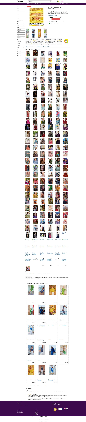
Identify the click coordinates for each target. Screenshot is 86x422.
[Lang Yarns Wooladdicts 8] (35, 60)
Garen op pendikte (65, 3)
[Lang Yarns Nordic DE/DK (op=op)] (43, 255)
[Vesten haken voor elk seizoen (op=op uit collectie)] (58, 255)
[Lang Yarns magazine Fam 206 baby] (43, 80)
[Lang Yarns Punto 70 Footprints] (43, 195)
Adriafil (18, 27)
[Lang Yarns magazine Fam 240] (50, 94)
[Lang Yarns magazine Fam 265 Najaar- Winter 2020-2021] (65, 107)
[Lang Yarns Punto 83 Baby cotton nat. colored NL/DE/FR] (50, 208)
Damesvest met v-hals (51, 319)
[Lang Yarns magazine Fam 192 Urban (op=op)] (35, 73)
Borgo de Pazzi (19, 29)
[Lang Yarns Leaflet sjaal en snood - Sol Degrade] (65, 228)
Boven (27, 46)
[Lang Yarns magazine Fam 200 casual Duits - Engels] (65, 73)
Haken (18, 14)
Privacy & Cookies (46, 419)
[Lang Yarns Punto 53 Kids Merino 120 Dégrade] (50, 174)
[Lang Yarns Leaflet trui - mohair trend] (50, 228)
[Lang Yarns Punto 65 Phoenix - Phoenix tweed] (50, 188)
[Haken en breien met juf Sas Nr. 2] (50, 242)
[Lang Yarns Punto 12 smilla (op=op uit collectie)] (35, 134)
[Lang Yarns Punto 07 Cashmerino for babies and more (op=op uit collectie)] (58, 127)
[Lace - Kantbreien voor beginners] (58, 242)
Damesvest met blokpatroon (52, 359)
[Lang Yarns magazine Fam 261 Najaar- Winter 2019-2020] (50, 107)
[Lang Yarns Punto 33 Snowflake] (50, 154)
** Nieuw (18, 6)
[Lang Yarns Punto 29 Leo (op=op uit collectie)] (28, 154)
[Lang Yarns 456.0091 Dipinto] (28, 242)
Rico (17, 49)
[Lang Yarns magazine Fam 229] (65, 87)
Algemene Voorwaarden (40, 419)
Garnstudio (36, 410)
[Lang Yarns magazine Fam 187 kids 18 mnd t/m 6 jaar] (28, 73)
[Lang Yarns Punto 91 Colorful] (65, 215)
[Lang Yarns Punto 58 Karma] (43, 181)
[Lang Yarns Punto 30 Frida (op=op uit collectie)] (35, 154)
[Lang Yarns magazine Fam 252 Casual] (58, 100)
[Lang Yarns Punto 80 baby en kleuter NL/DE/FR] (28, 208)
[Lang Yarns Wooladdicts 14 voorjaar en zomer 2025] (35, 67)
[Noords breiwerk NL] (28, 269)
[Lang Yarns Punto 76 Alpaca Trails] (35, 201)
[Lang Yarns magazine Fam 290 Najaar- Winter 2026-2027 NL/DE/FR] (65, 121)
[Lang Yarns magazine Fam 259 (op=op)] (43, 107)
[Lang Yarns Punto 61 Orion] (65, 181)
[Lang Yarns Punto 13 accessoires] (43, 134)
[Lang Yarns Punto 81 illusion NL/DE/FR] (35, 208)
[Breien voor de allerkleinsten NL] (50, 262)
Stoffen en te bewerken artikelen (20, 21)
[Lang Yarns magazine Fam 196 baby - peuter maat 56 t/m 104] (43, 73)
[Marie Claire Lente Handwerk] (43, 242)
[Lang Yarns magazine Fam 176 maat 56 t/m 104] (65, 67)
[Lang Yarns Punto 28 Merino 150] (65, 147)
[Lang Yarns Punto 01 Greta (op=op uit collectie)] (28, 127)
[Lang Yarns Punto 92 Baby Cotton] (28, 221)
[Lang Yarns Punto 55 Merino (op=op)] (65, 174)
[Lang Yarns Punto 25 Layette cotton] (43, 147)
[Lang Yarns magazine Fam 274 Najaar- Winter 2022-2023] (50, 114)
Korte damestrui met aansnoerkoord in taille (40, 340)
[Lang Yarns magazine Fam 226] (50, 87)
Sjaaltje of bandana (62, 359)
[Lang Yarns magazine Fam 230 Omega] (28, 94)
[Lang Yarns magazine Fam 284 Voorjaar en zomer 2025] (43, 121)
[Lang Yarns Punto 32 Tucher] (43, 154)
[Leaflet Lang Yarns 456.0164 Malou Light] (35, 248)
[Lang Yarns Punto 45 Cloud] (35, 168)
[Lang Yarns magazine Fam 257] (35, 107)
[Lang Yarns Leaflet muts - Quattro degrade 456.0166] (28, 255)
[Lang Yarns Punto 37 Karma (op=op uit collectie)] (28, 161)
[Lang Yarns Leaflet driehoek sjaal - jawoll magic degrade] (35, 235)
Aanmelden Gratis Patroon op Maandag (22, 405)
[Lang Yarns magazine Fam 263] (58, 107)
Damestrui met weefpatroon (63, 299)
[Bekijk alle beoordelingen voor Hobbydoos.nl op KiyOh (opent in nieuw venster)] (58, 1)
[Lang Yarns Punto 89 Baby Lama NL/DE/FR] (50, 215)
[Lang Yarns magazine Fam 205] (35, 80)
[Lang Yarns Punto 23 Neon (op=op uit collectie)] (28, 147)
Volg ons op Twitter (57, 403)
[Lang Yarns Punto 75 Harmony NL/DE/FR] (28, 201)
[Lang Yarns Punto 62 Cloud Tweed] (28, 188)
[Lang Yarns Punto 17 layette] (28, 141)
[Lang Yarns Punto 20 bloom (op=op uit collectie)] (50, 141)
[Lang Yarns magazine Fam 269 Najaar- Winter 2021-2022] (35, 114)
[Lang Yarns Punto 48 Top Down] (58, 168)
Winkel (32, 3)
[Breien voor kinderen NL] (65, 262)
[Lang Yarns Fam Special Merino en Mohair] (58, 248)
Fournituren (18, 12)
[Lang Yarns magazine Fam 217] (58, 80)
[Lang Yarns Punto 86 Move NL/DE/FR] (28, 215)
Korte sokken (28, 299)
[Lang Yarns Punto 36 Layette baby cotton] (65, 154)
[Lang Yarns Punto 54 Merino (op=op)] (58, 174)
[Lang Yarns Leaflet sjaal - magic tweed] (28, 235)
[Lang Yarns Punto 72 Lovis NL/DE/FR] (50, 195)
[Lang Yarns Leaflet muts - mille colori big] (43, 235)
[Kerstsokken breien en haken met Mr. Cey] (35, 53)
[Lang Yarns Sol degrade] (65, 255)
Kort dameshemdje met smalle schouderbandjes (31, 360)
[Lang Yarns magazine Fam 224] (43, 87)
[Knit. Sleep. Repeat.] (65, 235)
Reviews (48, 46)
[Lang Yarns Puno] (35, 228)
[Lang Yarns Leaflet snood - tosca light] (58, 228)
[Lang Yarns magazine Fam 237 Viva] (35, 94)
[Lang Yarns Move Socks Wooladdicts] (50, 255)
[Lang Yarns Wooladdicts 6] (65, 53)
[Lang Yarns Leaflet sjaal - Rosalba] (58, 235)
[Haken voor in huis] (28, 53)
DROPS (36, 408)
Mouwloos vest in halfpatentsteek (39, 380)
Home (28, 3)
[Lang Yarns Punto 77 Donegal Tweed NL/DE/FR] (50, 201)
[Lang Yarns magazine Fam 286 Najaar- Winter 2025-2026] (50, 121)
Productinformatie (39, 46)
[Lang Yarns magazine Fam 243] (65, 94)
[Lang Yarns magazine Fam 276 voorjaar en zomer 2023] (58, 114)
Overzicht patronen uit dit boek (52, 15)
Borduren (18, 8)
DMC (18, 33)
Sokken (49, 339)
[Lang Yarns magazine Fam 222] (28, 87)
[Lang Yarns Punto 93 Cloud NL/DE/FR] (35, 221)
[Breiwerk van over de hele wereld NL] (28, 262)
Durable (18, 35)
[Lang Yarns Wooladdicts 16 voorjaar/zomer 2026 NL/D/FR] (50, 67)
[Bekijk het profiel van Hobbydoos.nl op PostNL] (60, 409)
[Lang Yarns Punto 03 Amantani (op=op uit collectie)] (43, 127)
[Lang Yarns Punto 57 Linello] (35, 181)
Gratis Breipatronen (20, 412)
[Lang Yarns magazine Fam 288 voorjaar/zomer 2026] (58, 121)
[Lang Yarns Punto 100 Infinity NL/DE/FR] (43, 228)
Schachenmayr (19, 51)
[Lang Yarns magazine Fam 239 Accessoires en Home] (43, 94)
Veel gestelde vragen (20, 410)
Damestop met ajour (29, 379)
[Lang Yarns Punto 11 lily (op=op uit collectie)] (28, 134)
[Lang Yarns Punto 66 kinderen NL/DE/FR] (58, 188)
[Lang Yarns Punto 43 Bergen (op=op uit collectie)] (65, 161)
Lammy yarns (19, 41)
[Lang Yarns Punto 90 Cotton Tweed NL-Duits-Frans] (58, 215)
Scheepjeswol (19, 53)
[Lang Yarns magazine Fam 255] (28, 107)
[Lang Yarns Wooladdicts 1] (43, 53)
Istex (17, 39)
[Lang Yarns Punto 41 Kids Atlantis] (50, 161)
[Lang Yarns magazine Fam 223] (35, 87)
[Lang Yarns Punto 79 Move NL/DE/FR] (65, 201)
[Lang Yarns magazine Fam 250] (50, 100)
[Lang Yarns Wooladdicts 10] (50, 60)
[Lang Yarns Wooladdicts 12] (65, 60)
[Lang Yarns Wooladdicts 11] (58, 60)
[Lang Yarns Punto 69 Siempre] (35, 195)
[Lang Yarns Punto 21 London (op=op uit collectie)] (58, 141)
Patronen (36, 3)
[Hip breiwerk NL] (35, 262)
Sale (60, 3)
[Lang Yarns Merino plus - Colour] (65, 248)
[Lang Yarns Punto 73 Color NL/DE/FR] (58, 195)
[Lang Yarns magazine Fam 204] (28, 80)
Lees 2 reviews (54, 8)
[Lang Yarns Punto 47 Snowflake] (50, 168)
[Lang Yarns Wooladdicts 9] (43, 60)
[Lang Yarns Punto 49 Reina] (65, 168)
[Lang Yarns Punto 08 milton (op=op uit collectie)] (65, 127)
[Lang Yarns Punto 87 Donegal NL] (35, 215)
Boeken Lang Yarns (32, 46)
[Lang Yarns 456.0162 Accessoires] (35, 255)
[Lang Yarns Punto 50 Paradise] (28, 174)
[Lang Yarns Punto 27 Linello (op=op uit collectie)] (58, 147)
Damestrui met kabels (30, 319)
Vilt (17, 23)
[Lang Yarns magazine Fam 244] (28, 100)
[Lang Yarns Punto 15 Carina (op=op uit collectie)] (58, 134)
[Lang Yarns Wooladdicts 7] (28, 60)
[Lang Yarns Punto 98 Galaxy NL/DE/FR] (28, 228)
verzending (52, 23)
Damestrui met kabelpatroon (52, 299)
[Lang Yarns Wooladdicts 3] (58, 53)
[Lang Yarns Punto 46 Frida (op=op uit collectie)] (43, 168)
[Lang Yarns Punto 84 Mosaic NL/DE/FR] (58, 208)
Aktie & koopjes (19, 55)
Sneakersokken (61, 339)
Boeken (41, 3)
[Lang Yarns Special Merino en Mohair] (43, 248)
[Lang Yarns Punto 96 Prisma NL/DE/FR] (58, 221)
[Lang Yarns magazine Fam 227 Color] (58, 87)
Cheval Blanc (19, 31)
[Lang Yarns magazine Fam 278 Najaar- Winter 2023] (65, 114)
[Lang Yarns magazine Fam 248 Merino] (35, 100)
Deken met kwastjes (40, 299)
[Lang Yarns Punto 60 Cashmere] (58, 181)
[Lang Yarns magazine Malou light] (28, 248)
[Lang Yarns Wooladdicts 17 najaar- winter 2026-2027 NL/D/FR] (58, 67)
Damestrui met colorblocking (41, 319)
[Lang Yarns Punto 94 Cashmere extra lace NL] (43, 221)
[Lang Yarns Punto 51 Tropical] (35, 174)
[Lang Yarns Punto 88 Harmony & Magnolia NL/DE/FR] (43, 215)
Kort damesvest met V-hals (30, 339)
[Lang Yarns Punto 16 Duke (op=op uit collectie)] (65, 134)
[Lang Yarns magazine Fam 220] (65, 80)
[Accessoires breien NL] (43, 262)
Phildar (18, 47)
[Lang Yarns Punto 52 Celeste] (43, 174)
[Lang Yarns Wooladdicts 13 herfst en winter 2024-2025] (28, 67)
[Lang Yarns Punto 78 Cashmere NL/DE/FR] (58, 201)
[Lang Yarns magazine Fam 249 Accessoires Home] (43, 100)
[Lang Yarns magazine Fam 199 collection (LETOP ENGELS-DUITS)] (58, 73)
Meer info (33, 302)
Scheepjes (36, 414)
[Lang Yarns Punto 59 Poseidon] (50, 181)
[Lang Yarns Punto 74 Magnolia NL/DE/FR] (65, 195)
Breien (18, 10)
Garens (18, 25)
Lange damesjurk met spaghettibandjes (51, 380)
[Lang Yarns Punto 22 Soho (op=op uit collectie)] (65, 141)
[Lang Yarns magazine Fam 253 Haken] (65, 100)
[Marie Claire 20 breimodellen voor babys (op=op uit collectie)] (35, 242)
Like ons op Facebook (57, 401)
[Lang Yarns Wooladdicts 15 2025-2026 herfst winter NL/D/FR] (43, 67)
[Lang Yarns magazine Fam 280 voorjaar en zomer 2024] (28, 121)
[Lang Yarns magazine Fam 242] (58, 94)
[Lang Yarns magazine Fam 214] (50, 80)
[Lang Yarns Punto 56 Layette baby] (28, 181)
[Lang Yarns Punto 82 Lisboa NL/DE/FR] (43, 208)
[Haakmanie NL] (58, 262)
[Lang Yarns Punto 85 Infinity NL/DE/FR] (65, 208)
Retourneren (19, 408)
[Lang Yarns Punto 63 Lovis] (35, 188)
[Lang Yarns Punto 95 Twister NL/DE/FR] (50, 221)
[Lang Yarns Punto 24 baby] (35, 147)
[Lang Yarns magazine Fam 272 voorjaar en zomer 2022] (43, 114)
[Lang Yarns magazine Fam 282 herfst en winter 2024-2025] (35, 121)
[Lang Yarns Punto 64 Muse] (43, 188)
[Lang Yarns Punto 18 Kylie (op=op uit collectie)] (35, 141)
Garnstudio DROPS (19, 37)
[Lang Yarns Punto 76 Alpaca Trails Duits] (43, 201)
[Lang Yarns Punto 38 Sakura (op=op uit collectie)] (35, 161)
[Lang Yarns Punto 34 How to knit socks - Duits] (58, 154)
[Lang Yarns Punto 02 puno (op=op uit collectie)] (35, 127)
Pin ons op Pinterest (57, 404)
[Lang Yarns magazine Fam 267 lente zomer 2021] (28, 114)
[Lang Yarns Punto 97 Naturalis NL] (65, 221)
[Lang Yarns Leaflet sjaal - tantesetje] (50, 235)
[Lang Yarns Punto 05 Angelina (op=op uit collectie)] (50, 127)
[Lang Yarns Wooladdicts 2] (50, 53)
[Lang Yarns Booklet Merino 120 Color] (50, 248)
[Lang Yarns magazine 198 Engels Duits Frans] (50, 73)
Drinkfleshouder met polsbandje (62, 320)
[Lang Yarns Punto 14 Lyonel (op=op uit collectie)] (50, 134)
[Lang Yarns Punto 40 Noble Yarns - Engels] (43, 161)
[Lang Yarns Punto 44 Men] (28, 168)
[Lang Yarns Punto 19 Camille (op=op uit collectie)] (43, 141)
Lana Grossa (18, 43)
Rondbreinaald (19, 411)
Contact (18, 409)
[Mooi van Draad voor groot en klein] (65, 242)
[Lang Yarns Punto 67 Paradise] (65, 188)
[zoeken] (51, 1)
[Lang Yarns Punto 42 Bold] (58, 161)
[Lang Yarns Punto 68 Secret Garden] (28, 195)
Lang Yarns (18, 45)
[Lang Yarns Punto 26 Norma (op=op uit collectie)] (50, 147)
